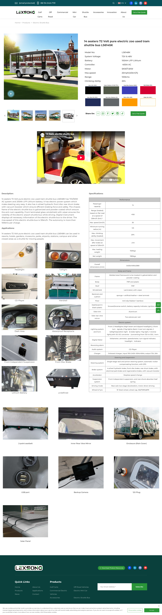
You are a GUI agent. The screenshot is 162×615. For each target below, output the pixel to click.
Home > (18, 23)
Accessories (98, 12)
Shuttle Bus (85, 13)
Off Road (50, 13)
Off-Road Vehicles (81, 587)
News (17, 594)
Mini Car (74, 13)
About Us (123, 13)
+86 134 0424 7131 (47, 3)
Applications (37, 591)
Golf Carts (40, 13)
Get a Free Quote (139, 12)
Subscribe (139, 587)
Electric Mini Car (80, 591)
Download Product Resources (112, 568)
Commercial (62, 12)
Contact (35, 594)
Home (17, 587)
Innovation (112, 12)
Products (26, 23)
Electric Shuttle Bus (41, 23)
